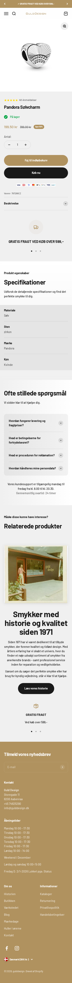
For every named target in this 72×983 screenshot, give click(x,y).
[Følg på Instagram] (17, 948)
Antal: (7, 136)
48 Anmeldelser (28, 100)
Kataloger (46, 894)
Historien (10, 894)
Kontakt (9, 935)
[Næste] (67, 4)
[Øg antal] (26, 145)
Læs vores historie (36, 688)
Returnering (47, 901)
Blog (7, 914)
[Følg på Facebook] (6, 948)
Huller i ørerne (12, 928)
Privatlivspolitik (49, 907)
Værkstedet (11, 907)
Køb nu (36, 172)
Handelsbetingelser (52, 914)
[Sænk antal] (9, 145)
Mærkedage (11, 921)
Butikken (9, 901)
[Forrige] (4, 4)
